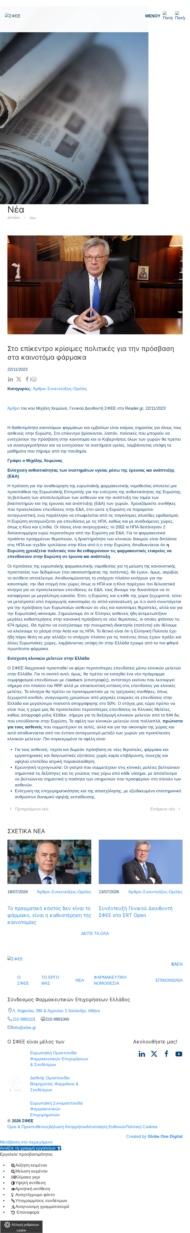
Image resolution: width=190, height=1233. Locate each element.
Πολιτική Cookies (142, 1126)
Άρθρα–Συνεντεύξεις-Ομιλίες (60, 388)
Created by (154, 1136)
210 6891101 (24, 1019)
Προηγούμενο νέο (31, 809)
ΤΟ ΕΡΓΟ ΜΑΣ (50, 980)
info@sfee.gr (24, 1027)
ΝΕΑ (79, 980)
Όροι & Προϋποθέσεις (27, 1126)
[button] (165, 16)
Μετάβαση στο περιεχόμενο (26, 1142)
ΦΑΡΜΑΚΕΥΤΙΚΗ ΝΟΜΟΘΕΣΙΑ (110, 980)
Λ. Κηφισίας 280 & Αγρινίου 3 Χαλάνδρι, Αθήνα (56, 1010)
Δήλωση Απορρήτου (67, 1126)
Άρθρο (13, 408)
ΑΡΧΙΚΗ (13, 218)
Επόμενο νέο (162, 809)
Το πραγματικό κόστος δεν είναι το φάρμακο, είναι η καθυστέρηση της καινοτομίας (49, 915)
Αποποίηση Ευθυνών (106, 1126)
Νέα (33, 218)
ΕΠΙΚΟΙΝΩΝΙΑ (169, 980)
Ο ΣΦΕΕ (23, 980)
